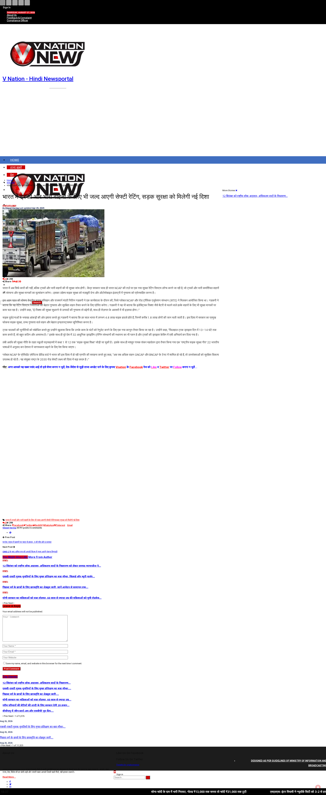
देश (9, 206)
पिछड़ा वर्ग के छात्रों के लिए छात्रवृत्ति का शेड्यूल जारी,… (26, 737)
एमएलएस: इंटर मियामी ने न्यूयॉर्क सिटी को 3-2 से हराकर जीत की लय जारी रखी (279, 792)
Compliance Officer (17, 20)
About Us (12, 15)
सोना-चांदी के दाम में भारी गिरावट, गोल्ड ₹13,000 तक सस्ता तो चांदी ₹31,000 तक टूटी (165, 792)
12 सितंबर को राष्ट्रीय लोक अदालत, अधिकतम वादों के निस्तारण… (255, 196)
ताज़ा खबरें (5, 206)
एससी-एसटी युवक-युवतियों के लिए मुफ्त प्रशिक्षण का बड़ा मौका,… (33, 727)
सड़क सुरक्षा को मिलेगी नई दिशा (67, 520)
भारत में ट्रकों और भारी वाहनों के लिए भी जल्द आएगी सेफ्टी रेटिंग (30, 520)
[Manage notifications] (318, 787)
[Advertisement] (163, 127)
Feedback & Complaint (19, 17)
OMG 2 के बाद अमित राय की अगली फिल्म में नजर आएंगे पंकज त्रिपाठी (30, 551)
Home (14, 160)
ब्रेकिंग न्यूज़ (13, 206)
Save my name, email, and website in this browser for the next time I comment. (44, 663)
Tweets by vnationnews (127, 764)
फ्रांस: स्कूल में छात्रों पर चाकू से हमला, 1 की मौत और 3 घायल (27, 542)
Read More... (9, 777)
